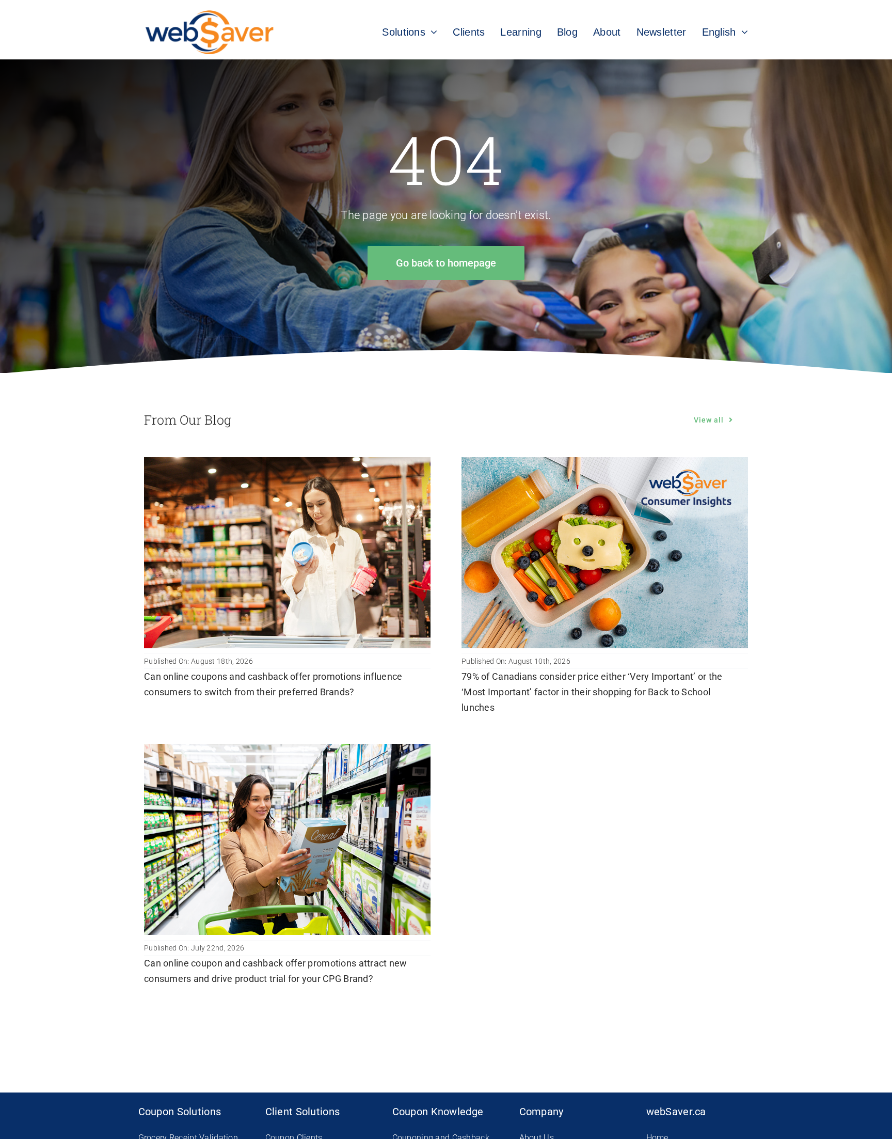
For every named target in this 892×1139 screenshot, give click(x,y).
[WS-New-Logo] (210, 15)
